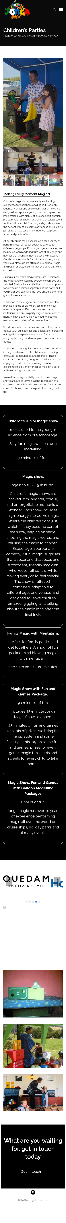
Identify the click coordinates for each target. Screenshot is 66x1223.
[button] (61, 9)
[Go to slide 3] (33, 902)
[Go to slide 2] (30, 902)
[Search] (54, 9)
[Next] (57, 881)
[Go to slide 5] (39, 902)
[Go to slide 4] (36, 902)
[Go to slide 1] (27, 902)
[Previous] (9, 881)
